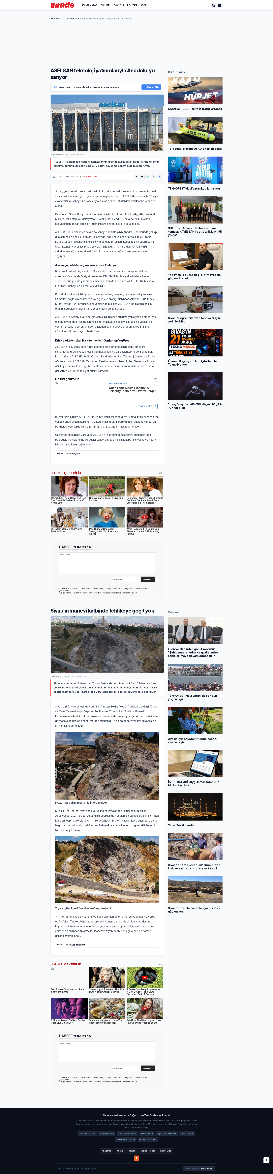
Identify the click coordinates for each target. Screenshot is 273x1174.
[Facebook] (159, 176)
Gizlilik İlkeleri (148, 1151)
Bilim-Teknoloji (74, 18)
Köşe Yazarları (187, 1133)
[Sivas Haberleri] (62, 5)
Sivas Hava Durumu (126, 1139)
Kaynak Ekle (153, 87)
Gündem (105, 5)
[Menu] (219, 5)
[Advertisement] (136, 43)
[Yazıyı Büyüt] (136, 176)
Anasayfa (59, 18)
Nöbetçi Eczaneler (147, 1139)
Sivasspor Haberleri (127, 1133)
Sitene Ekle (165, 1151)
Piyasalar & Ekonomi (166, 1133)
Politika (132, 5)
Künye (120, 1151)
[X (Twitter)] (153, 176)
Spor (143, 5)
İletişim (132, 1151)
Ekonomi (118, 5)
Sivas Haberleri (107, 1133)
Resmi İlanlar (89, 5)
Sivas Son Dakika (87, 1133)
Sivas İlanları (147, 1133)
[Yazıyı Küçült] (142, 176)
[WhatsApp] (147, 176)
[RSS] (136, 1158)
